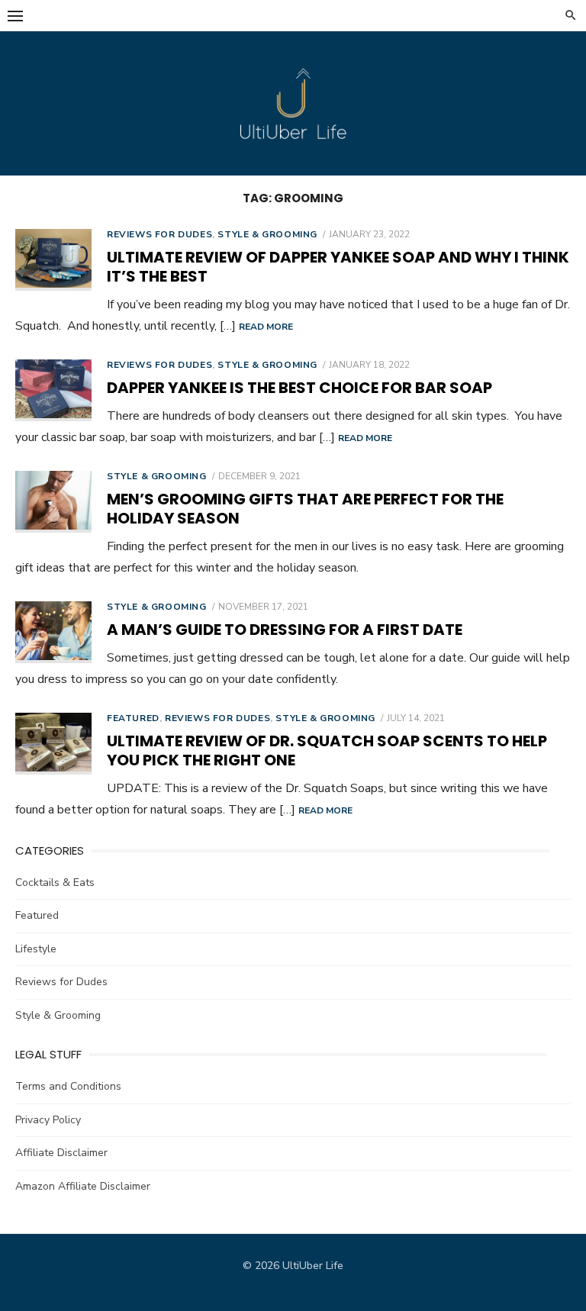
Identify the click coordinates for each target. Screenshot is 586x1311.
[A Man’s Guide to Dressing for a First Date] (53, 632)
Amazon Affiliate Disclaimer (82, 1186)
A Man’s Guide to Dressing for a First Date (284, 629)
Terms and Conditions (68, 1086)
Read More (266, 327)
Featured (133, 718)
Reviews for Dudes (159, 234)
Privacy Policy (48, 1120)
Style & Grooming (267, 234)
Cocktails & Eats (55, 882)
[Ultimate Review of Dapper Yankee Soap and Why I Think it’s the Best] (53, 260)
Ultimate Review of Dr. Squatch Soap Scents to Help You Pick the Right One (327, 750)
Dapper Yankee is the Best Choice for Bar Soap (299, 387)
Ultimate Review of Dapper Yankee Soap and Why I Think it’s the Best (338, 266)
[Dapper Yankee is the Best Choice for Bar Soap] (53, 390)
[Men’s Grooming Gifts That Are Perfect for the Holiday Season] (53, 502)
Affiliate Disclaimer (61, 1152)
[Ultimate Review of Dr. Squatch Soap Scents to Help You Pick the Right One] (53, 744)
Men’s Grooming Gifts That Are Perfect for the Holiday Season (305, 508)
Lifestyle (35, 949)
